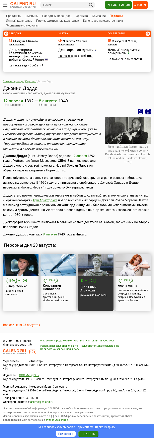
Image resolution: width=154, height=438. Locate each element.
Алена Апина (127, 285)
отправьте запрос (57, 419)
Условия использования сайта (59, 345)
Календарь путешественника (103, 20)
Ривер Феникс (16, 286)
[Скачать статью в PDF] (140, 111)
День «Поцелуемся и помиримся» (124, 51)
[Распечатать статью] (148, 111)
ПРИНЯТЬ (88, 433)
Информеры (107, 340)
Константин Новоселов (52, 287)
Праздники (13, 16)
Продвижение (63, 340)
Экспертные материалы (22, 25)
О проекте (46, 340)
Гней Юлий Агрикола (88, 288)
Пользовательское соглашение (99, 345)
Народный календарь (57, 16)
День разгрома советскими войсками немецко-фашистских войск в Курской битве (26, 54)
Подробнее (65, 433)
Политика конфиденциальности (59, 348)
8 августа (48, 101)
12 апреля (13, 101)
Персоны (116, 16)
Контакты (92, 340)
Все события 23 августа (21, 325)
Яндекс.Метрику (104, 427)
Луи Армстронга (45, 200)
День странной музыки (75, 50)
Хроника (82, 16)
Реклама (79, 340)
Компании (99, 16)
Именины (31, 16)
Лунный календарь (19, 20)
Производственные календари (57, 20)
